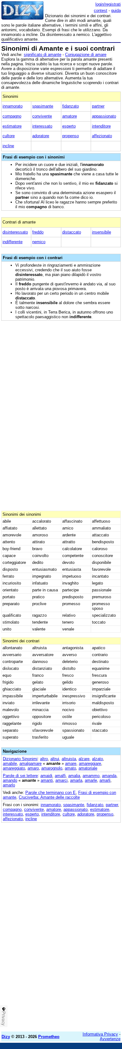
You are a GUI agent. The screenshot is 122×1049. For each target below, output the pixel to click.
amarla (76, 780)
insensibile (101, 232)
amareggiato (14, 768)
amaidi (46, 775)
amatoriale (88, 768)
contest (100, 10)
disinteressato (15, 232)
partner (98, 106)
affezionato (102, 135)
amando (10, 780)
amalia (74, 775)
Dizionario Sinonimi (20, 758)
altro (44, 758)
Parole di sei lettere (20, 775)
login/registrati (108, 4)
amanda (109, 775)
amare (70, 763)
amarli (104, 780)
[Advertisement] (61, 966)
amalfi (60, 775)
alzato (97, 758)
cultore (9, 135)
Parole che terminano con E (50, 792)
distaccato (71, 232)
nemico (38, 241)
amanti (47, 780)
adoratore (40, 135)
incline (8, 145)
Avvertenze (110, 1038)
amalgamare (30, 763)
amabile (10, 763)
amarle (91, 780)
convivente (42, 116)
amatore (69, 116)
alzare (84, 758)
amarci (61, 780)
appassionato (104, 116)
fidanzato (70, 106)
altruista (69, 758)
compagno (12, 116)
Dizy (6, 1036)
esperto (69, 126)
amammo (91, 775)
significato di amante (42, 54)
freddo (37, 232)
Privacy (4, 1018)
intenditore (101, 126)
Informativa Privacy (100, 1034)
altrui (54, 758)
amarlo (9, 785)
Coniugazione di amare (85, 54)
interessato (42, 126)
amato (70, 768)
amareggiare (90, 763)
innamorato (13, 106)
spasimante (42, 106)
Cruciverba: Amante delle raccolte (49, 797)
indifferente (13, 241)
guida (116, 10)
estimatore (12, 126)
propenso (70, 135)
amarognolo (51, 768)
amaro (33, 768)
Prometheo (48, 1036)
